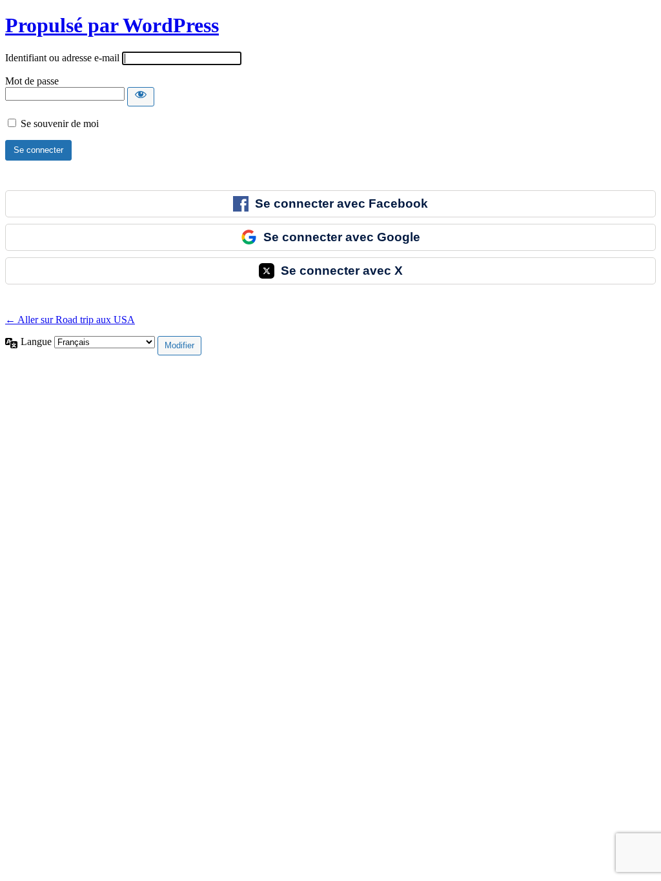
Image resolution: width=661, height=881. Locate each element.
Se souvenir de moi (60, 123)
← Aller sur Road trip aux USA (70, 319)
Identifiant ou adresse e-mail (62, 57)
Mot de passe (32, 80)
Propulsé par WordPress (112, 25)
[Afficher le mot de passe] (140, 96)
